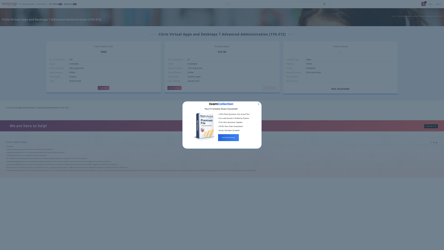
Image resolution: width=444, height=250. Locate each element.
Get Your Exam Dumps (228, 137)
